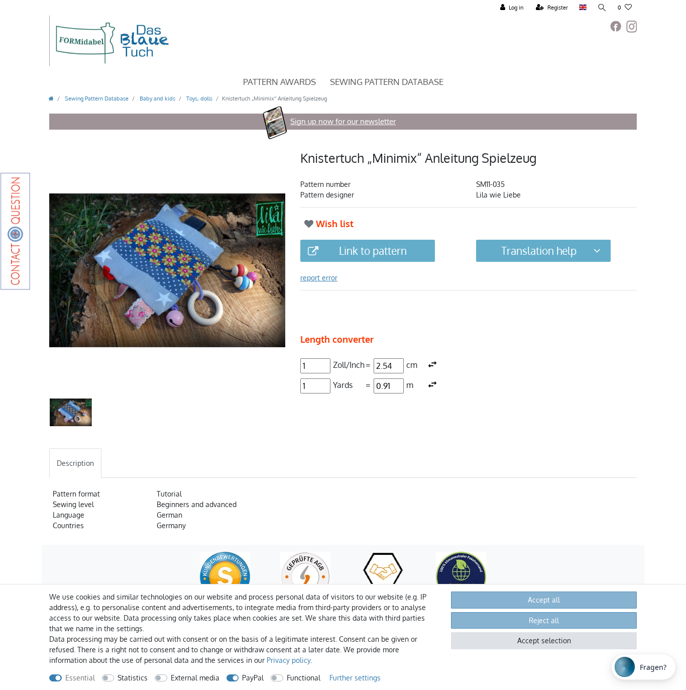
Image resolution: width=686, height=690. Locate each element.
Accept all (544, 600)
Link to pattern (373, 250)
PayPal (253, 677)
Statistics (133, 677)
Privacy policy (288, 660)
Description (75, 463)
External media (195, 677)
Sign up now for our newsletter (343, 121)
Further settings (355, 677)
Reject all (544, 620)
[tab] (75, 463)
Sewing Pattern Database (386, 81)
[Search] (602, 8)
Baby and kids (156, 98)
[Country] (583, 8)
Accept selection (544, 640)
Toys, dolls (198, 98)
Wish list (333, 223)
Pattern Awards (279, 81)
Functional (303, 677)
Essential (80, 677)
